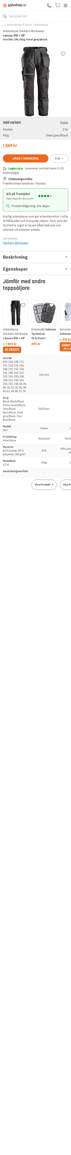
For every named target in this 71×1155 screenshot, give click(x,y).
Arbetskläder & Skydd (19, 24)
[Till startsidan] (14, 5)
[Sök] (5, 16)
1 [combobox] (57, 158)
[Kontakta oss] (49, 5)
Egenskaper (15, 269)
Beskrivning (15, 257)
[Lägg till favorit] (63, 54)
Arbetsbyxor (41, 24)
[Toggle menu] (65, 5)
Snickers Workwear (15, 243)
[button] (35, 128)
